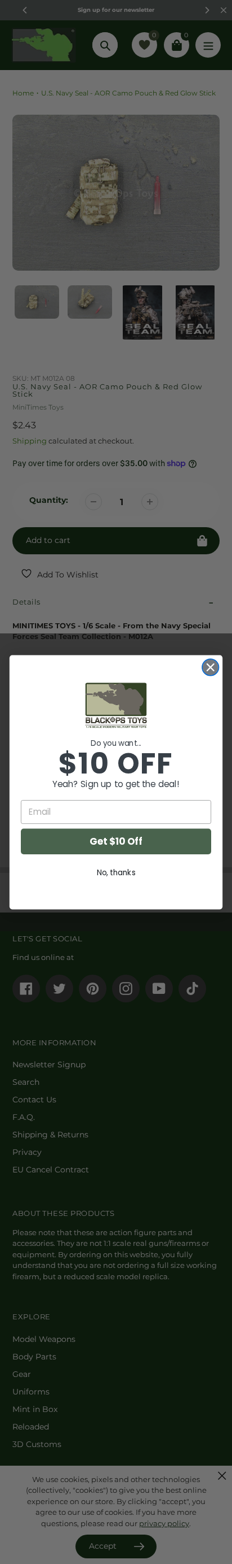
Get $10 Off (116, 841)
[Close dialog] (210, 667)
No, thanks (116, 872)
